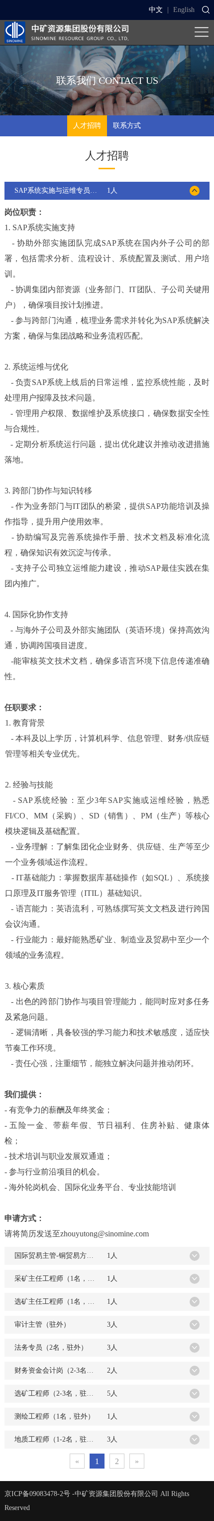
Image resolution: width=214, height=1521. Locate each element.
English (184, 9)
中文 (156, 9)
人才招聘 (87, 125)
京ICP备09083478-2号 (37, 1494)
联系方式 (127, 125)
